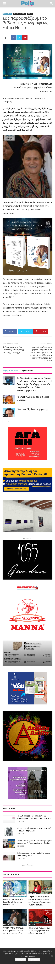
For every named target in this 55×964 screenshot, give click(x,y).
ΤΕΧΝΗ (30, 14)
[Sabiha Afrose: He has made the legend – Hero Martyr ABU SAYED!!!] (9, 856)
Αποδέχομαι (20, 960)
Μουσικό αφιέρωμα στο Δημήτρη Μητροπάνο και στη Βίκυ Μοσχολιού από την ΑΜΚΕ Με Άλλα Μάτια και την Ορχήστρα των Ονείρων (40, 354)
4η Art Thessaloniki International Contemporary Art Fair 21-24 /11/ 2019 (34, 817)
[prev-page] (4, 421)
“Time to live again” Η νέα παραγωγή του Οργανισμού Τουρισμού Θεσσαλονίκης (34, 841)
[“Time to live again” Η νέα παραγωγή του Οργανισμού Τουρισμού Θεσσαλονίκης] (9, 843)
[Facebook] (13, 37)
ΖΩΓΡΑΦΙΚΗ (33, 893)
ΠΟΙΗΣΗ (22, 14)
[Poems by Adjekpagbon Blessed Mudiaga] (9, 399)
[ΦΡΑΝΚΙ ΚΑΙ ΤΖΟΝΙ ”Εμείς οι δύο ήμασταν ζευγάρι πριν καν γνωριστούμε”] (15, 917)
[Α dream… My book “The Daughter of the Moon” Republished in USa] (15, 888)
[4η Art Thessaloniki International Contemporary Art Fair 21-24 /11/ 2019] (9, 819)
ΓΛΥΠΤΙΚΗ (6, 384)
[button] (4, 3)
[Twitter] (19, 37)
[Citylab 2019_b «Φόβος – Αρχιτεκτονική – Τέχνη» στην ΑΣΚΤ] (9, 831)
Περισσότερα (27, 370)
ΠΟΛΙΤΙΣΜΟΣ (7, 14)
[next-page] (8, 421)
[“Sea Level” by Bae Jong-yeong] (9, 412)
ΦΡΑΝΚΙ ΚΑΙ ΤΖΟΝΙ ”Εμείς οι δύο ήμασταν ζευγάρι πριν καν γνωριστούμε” (13, 930)
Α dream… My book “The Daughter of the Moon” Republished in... (13, 902)
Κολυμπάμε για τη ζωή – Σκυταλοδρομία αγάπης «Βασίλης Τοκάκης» (13, 350)
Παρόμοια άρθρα (10, 370)
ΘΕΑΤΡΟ (6, 924)
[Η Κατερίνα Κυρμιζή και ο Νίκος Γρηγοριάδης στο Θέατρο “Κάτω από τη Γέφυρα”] (41, 917)
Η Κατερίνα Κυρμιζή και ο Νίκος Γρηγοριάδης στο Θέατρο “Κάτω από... (39, 930)
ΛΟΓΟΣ (16, 14)
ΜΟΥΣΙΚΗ (32, 924)
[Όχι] (52, 956)
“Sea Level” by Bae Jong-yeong (32, 409)
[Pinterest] (25, 37)
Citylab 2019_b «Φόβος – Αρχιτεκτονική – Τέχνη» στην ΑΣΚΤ (34, 829)
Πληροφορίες (34, 960)
